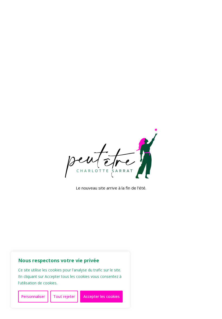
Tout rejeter (64, 296)
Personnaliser (33, 296)
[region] (70, 279)
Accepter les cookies (101, 296)
